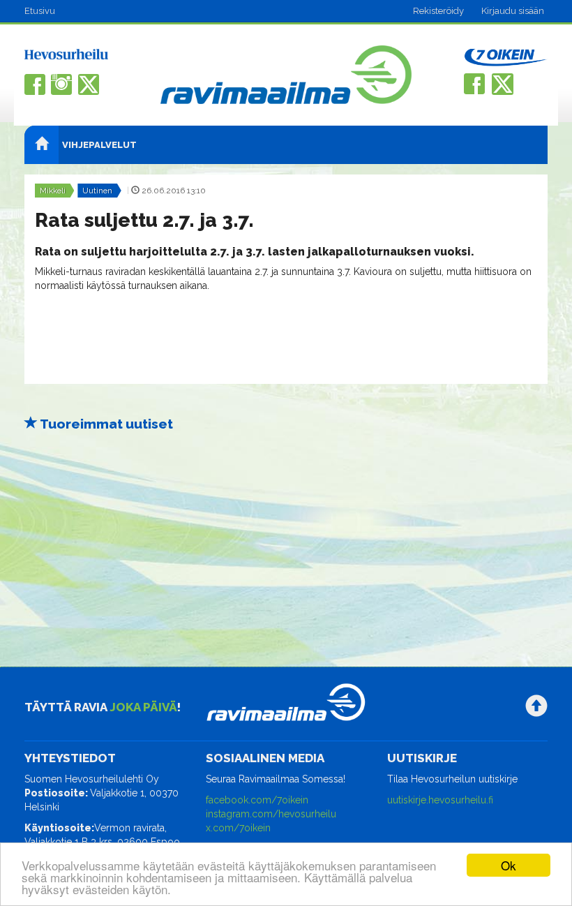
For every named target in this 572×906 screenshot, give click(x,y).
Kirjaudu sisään (512, 11)
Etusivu (39, 11)
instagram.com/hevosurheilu (271, 813)
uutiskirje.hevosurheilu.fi (440, 799)
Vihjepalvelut (99, 145)
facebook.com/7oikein (257, 799)
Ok (508, 865)
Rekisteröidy (438, 11)
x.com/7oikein (238, 827)
